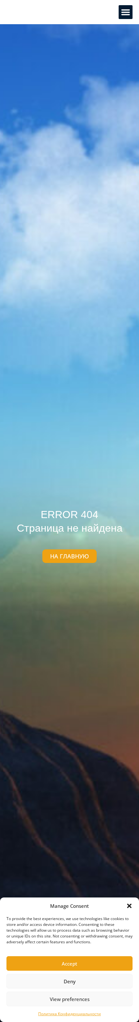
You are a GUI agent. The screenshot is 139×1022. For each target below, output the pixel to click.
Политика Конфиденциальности (69, 1014)
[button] (129, 906)
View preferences (70, 999)
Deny (70, 981)
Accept (69, 963)
